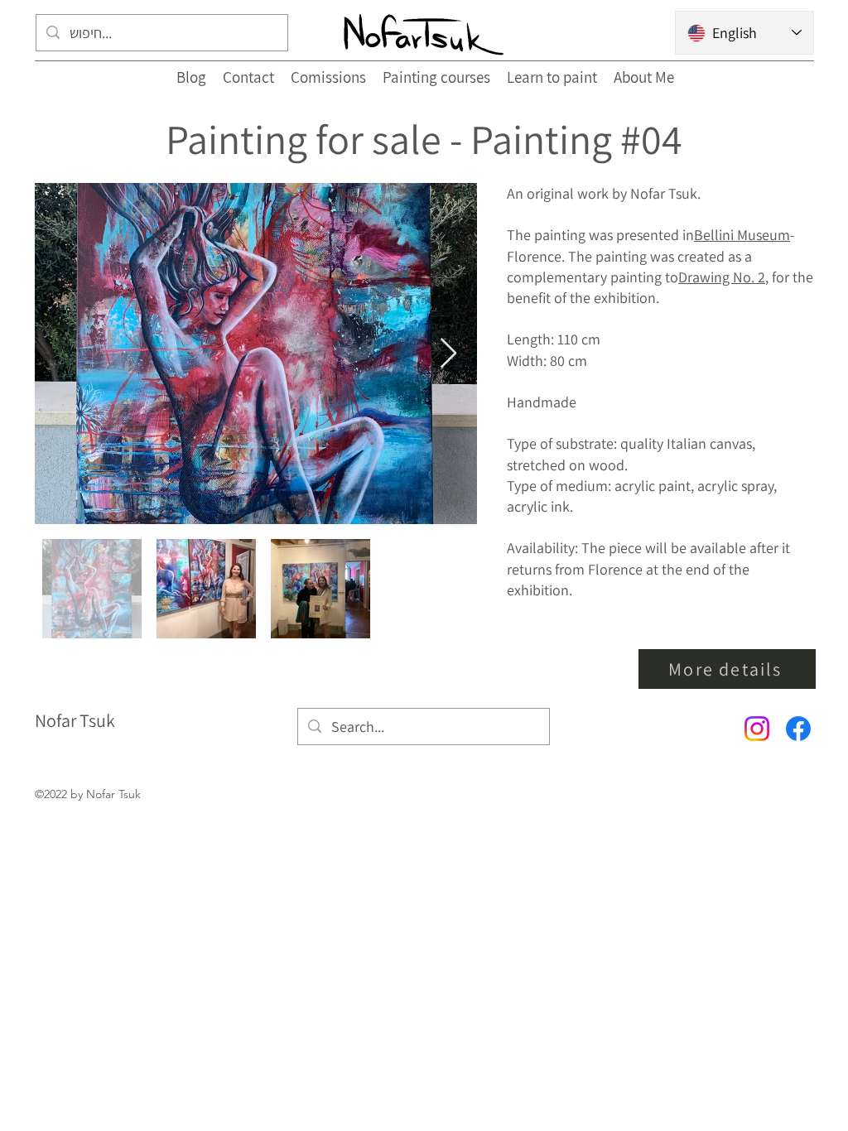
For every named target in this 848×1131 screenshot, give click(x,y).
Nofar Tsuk (75, 720)
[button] (727, 669)
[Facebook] (798, 728)
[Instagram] (756, 728)
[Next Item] (448, 354)
